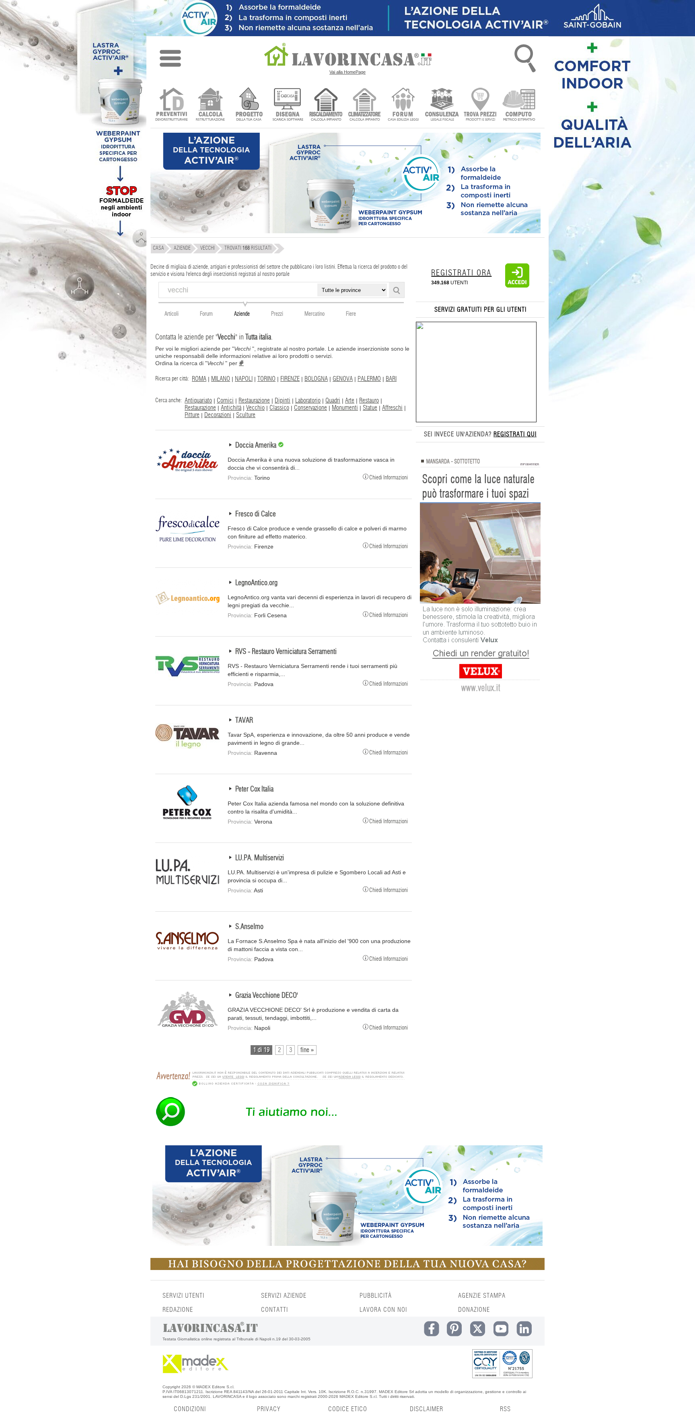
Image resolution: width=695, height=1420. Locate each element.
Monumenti (345, 408)
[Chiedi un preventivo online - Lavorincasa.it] (280, 1125)
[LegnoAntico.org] (187, 613)
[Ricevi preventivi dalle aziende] (171, 105)
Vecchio (255, 408)
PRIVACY (268, 1409)
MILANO (220, 379)
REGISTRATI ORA (461, 273)
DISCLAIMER (426, 1409)
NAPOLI (244, 379)
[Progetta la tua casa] (347, 1268)
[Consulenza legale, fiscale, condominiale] (441, 105)
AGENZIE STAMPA (482, 1296)
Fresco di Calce (255, 514)
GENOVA (343, 379)
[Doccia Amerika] (187, 476)
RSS (505, 1409)
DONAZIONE (474, 1310)
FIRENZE (290, 379)
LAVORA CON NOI (383, 1310)
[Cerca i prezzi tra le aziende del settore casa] (480, 105)
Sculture (245, 415)
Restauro (369, 400)
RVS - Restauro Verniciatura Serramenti (286, 652)
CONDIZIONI (190, 1409)
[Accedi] (517, 286)
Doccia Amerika (256, 445)
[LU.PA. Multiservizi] (187, 888)
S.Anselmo (249, 927)
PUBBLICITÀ (376, 1296)
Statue (370, 408)
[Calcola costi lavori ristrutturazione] (210, 105)
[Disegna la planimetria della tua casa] (287, 105)
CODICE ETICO (347, 1409)
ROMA (199, 379)
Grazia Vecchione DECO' (266, 995)
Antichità (231, 408)
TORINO (266, 379)
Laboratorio (308, 400)
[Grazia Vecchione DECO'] (187, 1026)
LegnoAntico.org (256, 583)
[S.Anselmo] (187, 957)
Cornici (225, 400)
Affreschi (392, 408)
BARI (391, 379)
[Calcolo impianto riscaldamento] (325, 105)
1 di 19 (261, 1050)
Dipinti (282, 400)
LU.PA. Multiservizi (259, 858)
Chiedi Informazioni (388, 477)
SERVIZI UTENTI (183, 1296)
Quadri (332, 400)
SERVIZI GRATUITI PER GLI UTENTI (480, 309)
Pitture (192, 415)
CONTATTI (274, 1310)
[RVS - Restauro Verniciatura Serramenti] (187, 682)
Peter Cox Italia (254, 789)
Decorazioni (217, 415)
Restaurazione (254, 400)
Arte (349, 400)
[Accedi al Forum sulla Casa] (403, 105)
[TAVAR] (187, 751)
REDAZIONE (177, 1310)
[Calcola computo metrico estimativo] (519, 105)
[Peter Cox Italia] (187, 819)
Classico (279, 408)
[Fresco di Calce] (187, 544)
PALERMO (369, 379)
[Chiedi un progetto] (248, 105)
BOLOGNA (316, 379)
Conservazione (310, 408)
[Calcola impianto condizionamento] (364, 105)
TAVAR (244, 720)
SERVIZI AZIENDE (283, 1296)
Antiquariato (198, 400)
